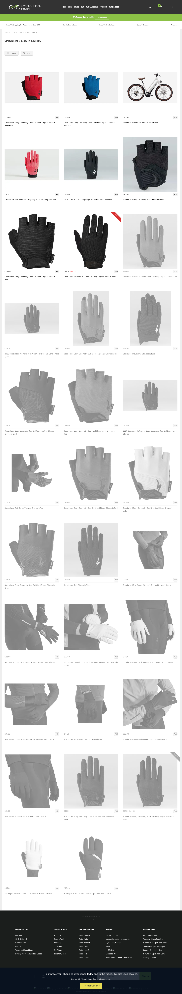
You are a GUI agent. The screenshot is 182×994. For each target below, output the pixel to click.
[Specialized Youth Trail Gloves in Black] (150, 318)
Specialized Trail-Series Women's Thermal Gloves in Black (147, 585)
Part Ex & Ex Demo (114, 7)
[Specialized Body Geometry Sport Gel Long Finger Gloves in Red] (150, 241)
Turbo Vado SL (84, 943)
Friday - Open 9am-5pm (152, 950)
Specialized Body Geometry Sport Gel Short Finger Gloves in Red (89, 432)
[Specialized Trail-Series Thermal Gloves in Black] (91, 704)
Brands (76, 7)
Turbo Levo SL (84, 950)
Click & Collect (21, 939)
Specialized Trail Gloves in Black (77, 585)
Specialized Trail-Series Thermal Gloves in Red (24, 508)
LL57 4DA (110, 950)
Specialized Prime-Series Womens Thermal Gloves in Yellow (148, 662)
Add (57, 117)
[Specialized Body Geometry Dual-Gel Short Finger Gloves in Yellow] (150, 473)
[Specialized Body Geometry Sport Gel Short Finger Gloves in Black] (32, 241)
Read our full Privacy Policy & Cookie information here (91, 979)
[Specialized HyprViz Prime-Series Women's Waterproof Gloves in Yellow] (91, 627)
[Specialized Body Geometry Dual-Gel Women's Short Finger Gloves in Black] (32, 395)
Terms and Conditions (24, 950)
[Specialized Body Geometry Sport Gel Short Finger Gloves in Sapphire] (91, 87)
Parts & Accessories (92, 7)
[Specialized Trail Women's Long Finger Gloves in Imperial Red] (32, 164)
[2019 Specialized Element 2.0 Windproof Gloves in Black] (91, 858)
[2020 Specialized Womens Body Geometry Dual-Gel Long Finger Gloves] (32, 318)
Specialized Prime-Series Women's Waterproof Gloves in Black (31, 662)
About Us (57, 935)
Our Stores (58, 950)
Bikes (64, 7)
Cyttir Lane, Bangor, (113, 943)
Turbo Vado (83, 939)
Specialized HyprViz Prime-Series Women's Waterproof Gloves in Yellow (91, 663)
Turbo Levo (83, 946)
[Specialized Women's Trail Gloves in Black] (150, 87)
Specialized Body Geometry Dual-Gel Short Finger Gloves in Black (30, 586)
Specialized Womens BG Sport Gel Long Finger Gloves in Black (90, 277)
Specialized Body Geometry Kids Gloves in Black (143, 200)
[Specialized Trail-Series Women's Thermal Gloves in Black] (150, 550)
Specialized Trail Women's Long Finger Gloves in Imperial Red (30, 200)
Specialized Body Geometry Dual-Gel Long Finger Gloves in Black (89, 818)
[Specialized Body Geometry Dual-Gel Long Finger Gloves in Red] (91, 318)
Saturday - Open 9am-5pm (154, 954)
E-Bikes (70, 7)
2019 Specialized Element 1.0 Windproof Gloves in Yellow (28, 893)
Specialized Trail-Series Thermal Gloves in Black (84, 739)
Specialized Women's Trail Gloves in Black (140, 123)
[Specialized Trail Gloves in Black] (91, 550)
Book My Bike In (60, 954)
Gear (82, 7)
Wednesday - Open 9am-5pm (155, 943)
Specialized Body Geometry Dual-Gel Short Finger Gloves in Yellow (148, 509)
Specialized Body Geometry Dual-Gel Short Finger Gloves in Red (91, 508)
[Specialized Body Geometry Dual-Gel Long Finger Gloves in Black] (91, 781)
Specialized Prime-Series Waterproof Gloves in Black (145, 739)
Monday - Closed (150, 935)
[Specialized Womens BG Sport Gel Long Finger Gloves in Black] (91, 241)
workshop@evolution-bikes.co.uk (119, 957)
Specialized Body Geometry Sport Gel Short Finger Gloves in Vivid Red (30, 124)
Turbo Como (83, 957)
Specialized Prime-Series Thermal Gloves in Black (25, 816)
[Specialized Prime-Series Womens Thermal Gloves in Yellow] (150, 627)
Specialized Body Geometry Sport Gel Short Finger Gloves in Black (30, 278)
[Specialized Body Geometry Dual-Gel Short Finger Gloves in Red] (91, 473)
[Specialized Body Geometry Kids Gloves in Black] (150, 164)
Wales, (108, 946)
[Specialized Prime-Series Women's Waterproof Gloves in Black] (32, 627)
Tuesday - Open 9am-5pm (153, 939)
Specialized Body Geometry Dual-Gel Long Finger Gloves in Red (90, 354)
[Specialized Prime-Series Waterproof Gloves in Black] (150, 704)
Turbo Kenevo (84, 935)
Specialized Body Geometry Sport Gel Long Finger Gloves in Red (150, 277)
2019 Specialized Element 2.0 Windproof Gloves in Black (87, 893)
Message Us (111, 954)
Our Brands (58, 946)
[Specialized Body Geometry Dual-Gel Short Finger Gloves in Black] (32, 550)
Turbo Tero (83, 954)
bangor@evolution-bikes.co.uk (118, 939)
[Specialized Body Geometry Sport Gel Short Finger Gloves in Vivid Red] (32, 87)
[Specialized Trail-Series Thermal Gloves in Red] (32, 473)
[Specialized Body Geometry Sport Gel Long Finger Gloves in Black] (150, 781)
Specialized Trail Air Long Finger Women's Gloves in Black (88, 200)
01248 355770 (112, 935)
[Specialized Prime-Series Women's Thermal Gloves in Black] (32, 704)
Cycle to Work (59, 939)
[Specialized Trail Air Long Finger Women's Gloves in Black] (91, 164)
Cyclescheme (20, 943)
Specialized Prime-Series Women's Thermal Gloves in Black (29, 739)
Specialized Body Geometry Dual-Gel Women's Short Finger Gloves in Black (29, 432)
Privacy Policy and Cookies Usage (28, 954)
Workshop (104, 7)
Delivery (18, 935)
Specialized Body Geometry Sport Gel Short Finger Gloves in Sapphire (89, 124)
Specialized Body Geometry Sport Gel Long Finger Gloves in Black (148, 818)
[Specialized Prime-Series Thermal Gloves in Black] (32, 781)
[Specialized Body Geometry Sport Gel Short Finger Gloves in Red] (91, 395)
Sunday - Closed (149, 957)
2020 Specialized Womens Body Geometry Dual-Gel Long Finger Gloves (32, 355)
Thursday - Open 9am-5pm (154, 946)
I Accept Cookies (91, 985)
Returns (18, 946)
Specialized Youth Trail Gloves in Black (139, 354)
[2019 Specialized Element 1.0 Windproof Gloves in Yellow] (32, 858)
